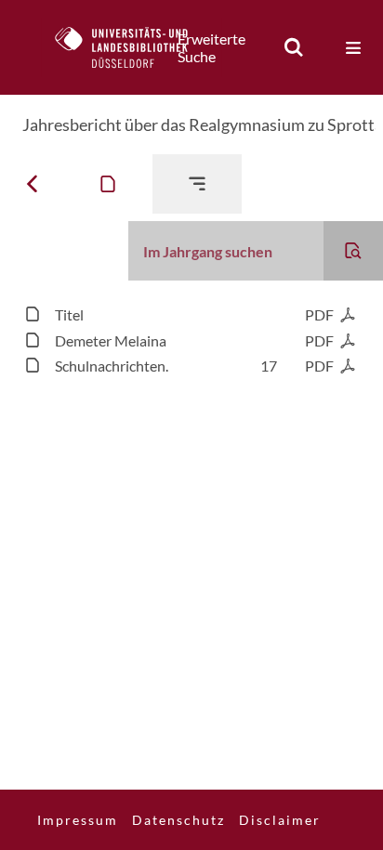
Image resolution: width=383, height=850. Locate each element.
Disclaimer (280, 820)
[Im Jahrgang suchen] (353, 251)
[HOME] (131, 47)
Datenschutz (178, 820)
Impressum (77, 820)
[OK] (294, 47)
